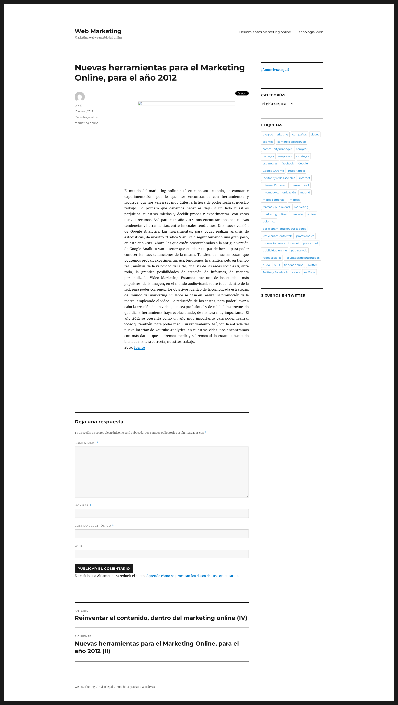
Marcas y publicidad (276, 207)
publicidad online (275, 250)
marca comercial (274, 199)
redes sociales (272, 257)
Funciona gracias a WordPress (136, 687)
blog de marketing (275, 134)
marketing (301, 207)
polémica (269, 221)
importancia (296, 170)
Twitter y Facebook (275, 272)
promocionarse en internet (281, 243)
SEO (277, 265)
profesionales (305, 236)
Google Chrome (273, 170)
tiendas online (293, 265)
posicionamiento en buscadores (284, 228)
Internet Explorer (274, 185)
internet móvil (299, 185)
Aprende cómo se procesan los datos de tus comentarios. (192, 576)
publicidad (310, 243)
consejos (268, 156)
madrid (305, 192)
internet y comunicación (279, 192)
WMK (78, 105)
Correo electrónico (94, 526)
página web (299, 250)
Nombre (83, 505)
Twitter (312, 265)
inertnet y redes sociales (279, 178)
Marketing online (86, 117)
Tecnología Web (310, 32)
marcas (295, 199)
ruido (266, 265)
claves (315, 134)
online (311, 214)
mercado (297, 214)
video (296, 272)
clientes (268, 141)
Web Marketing (98, 31)
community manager (277, 149)
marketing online (86, 122)
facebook (288, 163)
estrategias (270, 163)
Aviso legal (106, 687)
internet (304, 178)
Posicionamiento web (277, 236)
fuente (139, 347)
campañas (299, 134)
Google (303, 163)
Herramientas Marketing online (265, 32)
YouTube (309, 272)
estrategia (302, 156)
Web (78, 546)
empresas (285, 156)
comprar (301, 149)
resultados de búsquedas (302, 257)
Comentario (86, 443)
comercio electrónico (291, 141)
